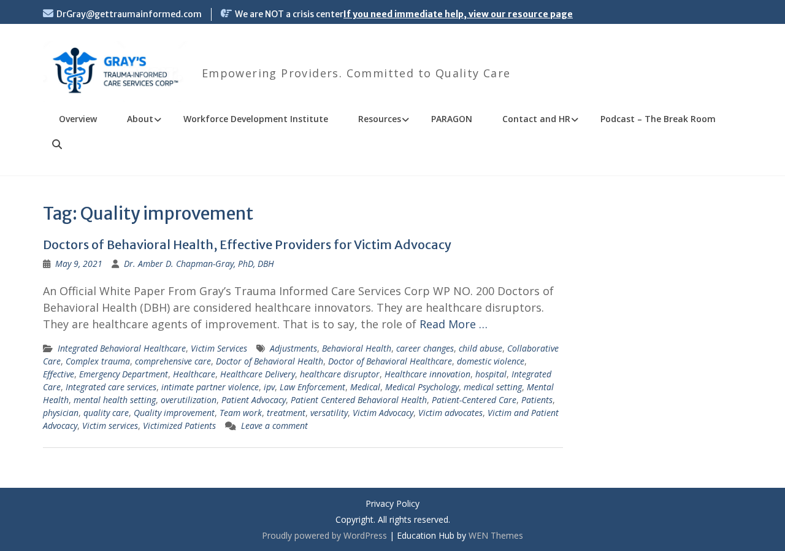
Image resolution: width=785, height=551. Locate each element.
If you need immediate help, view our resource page (458, 14)
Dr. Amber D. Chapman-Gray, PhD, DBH (199, 263)
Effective (58, 374)
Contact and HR (536, 119)
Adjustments (293, 348)
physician (60, 412)
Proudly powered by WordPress (324, 535)
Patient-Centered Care (474, 400)
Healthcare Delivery (257, 374)
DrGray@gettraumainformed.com (129, 14)
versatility (329, 412)
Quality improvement (174, 412)
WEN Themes (496, 535)
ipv (269, 387)
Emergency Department (123, 374)
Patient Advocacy (253, 400)
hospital (491, 374)
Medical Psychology (422, 387)
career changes (425, 348)
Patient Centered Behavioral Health (359, 400)
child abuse (480, 348)
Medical (365, 387)
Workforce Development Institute (255, 119)
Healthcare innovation (427, 374)
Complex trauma (98, 361)
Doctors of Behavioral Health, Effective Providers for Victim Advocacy (247, 244)
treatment (286, 412)
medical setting (493, 387)
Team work (241, 412)
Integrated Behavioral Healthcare (122, 348)
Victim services (110, 425)
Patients (537, 400)
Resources (379, 119)
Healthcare (194, 374)
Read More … (453, 324)
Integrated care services (111, 387)
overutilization (188, 400)
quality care (106, 412)
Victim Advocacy (383, 412)
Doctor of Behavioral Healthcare (390, 361)
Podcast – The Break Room (658, 119)
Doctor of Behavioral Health (269, 361)
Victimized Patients (179, 425)
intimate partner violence (210, 387)
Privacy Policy (392, 504)
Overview (78, 119)
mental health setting (115, 400)
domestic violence (490, 361)
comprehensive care (173, 361)
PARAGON (451, 119)
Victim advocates (450, 412)
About (140, 119)
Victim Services (219, 348)
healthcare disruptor (340, 374)
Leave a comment (274, 425)
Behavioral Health (356, 348)
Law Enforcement (312, 387)
